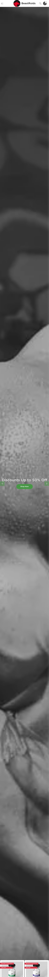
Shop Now (24, 486)
